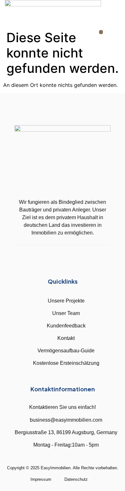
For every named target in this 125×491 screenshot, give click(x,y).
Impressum (40, 479)
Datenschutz (76, 479)
